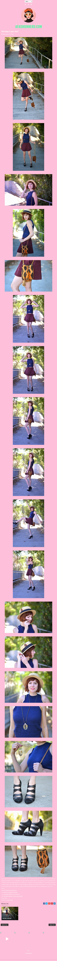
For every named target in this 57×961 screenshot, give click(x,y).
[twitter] (28, 4)
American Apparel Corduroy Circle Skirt (13, 896)
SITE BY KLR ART (28, 953)
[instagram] (31, 4)
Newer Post (4, 924)
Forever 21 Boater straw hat (10, 892)
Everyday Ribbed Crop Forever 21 (12, 894)
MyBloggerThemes (25, 955)
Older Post (52, 924)
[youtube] (25, 4)
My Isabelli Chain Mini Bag (10, 890)
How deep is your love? (7, 918)
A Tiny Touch (9, 900)
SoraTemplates (9, 955)
